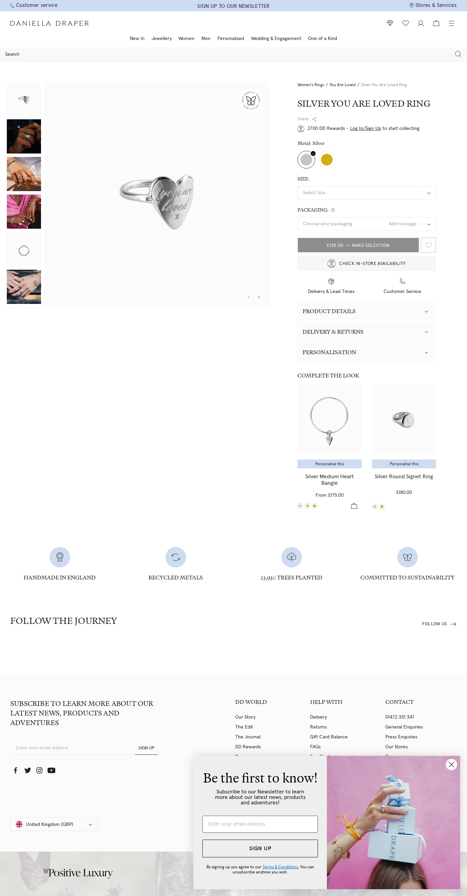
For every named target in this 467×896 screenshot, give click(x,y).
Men (206, 38)
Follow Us (434, 624)
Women (186, 38)
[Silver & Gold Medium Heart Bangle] (307, 506)
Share (303, 119)
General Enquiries (404, 727)
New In (137, 38)
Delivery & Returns (333, 332)
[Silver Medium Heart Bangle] (329, 419)
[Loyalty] (390, 23)
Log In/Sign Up (365, 128)
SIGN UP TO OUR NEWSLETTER (233, 6)
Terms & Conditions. (281, 867)
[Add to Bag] (354, 506)
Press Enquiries (401, 737)
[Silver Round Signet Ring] (404, 419)
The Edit (244, 727)
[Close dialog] (451, 765)
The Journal (248, 737)
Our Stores (396, 747)
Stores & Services (436, 5)
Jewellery (161, 38)
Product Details (329, 311)
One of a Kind (322, 38)
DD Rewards (248, 747)
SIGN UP (146, 748)
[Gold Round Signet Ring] (381, 506)
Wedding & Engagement (276, 38)
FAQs (315, 747)
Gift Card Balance (329, 737)
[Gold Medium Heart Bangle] (314, 506)
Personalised (230, 38)
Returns (318, 727)
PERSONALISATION (329, 352)
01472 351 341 (399, 717)
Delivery (318, 717)
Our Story (245, 717)
